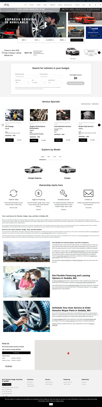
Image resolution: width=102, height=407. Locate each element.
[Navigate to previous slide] (1, 26)
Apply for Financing (67, 382)
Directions (84, 384)
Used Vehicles (30, 384)
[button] (68, 353)
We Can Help (88, 207)
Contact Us (7, 384)
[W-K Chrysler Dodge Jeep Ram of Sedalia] (8, 4)
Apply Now (38, 209)
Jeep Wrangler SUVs (46, 233)
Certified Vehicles (31, 386)
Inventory (30, 379)
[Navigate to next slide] (65, 26)
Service (47, 379)
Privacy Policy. (60, 401)
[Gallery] (33, 25)
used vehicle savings (62, 256)
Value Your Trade (13, 207)
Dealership (85, 379)
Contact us (54, 323)
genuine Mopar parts (91, 319)
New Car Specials (65, 260)
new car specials (84, 235)
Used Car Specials (77, 260)
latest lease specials (74, 285)
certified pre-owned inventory (78, 251)
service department (59, 319)
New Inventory (76, 21)
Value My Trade (66, 384)
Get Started (63, 209)
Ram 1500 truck (94, 231)
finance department (59, 280)
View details (91, 51)
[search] (100, 5)
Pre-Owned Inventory (76, 35)
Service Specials (70, 321)
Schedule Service (93, 35)
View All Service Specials (86, 103)
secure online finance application (84, 282)
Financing (66, 379)
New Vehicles (30, 382)
